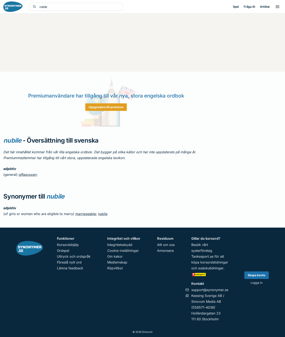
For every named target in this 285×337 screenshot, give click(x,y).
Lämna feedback (70, 268)
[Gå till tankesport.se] (209, 274)
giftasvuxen (28, 174)
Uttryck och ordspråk (74, 256)
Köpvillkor (115, 268)
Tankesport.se (202, 256)
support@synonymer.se (209, 290)
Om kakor (115, 256)
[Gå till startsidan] (13, 6)
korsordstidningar (214, 262)
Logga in (256, 282)
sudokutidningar (210, 268)
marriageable (85, 214)
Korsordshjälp (68, 245)
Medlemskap (117, 262)
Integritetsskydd (119, 245)
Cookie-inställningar (123, 250)
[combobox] (79, 7)
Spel (236, 6)
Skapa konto (256, 275)
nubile (102, 214)
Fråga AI (249, 6)
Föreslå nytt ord (69, 262)
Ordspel (63, 250)
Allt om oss (166, 245)
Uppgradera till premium (106, 107)
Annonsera (165, 250)
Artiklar (265, 6)
